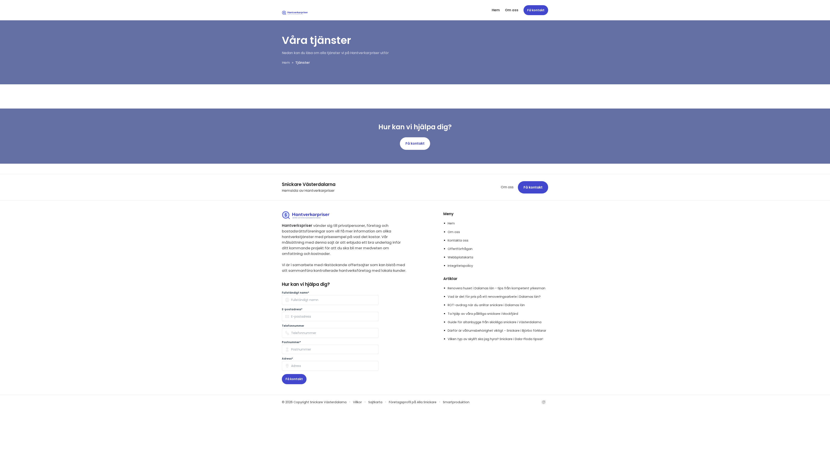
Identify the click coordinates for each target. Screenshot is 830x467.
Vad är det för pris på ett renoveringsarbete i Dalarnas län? (494, 296)
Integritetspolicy (460, 266)
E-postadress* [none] (292, 309)
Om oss (511, 10)
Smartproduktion (456, 402)
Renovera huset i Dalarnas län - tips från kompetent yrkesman (496, 288)
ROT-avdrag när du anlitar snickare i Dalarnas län (486, 305)
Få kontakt (415, 143)
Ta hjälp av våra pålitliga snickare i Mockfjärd (483, 314)
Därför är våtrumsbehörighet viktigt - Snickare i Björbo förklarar (497, 330)
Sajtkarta (375, 402)
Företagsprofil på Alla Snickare (412, 402)
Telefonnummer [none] (293, 326)
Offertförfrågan (460, 249)
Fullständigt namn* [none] (295, 292)
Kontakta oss (458, 240)
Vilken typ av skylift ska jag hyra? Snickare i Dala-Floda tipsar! (495, 339)
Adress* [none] (287, 358)
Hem (496, 10)
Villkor (357, 402)
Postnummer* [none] (291, 342)
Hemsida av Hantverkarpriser (308, 190)
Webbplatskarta (460, 257)
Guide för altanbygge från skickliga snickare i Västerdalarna (494, 322)
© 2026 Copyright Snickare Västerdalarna (314, 402)
